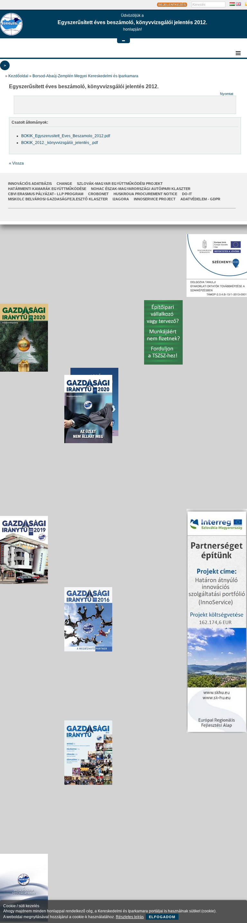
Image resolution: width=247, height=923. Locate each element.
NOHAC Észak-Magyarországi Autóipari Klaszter (140, 189)
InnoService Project (155, 199)
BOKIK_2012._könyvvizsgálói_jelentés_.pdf (59, 142)
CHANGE (64, 184)
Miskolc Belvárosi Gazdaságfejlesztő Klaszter (58, 199)
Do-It (187, 194)
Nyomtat (226, 94)
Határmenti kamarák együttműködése (47, 189)
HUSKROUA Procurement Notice (145, 194)
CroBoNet (98, 194)
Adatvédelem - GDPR (200, 199)
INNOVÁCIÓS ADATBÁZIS (30, 184)
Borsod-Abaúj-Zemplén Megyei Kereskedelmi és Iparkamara (85, 76)
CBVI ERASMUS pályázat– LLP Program (45, 194)
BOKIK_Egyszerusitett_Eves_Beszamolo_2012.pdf (65, 136)
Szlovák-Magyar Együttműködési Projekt (120, 184)
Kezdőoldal (18, 76)
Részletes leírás (130, 917)
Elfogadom (162, 917)
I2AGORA (121, 199)
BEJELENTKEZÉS (172, 4)
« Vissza (16, 163)
